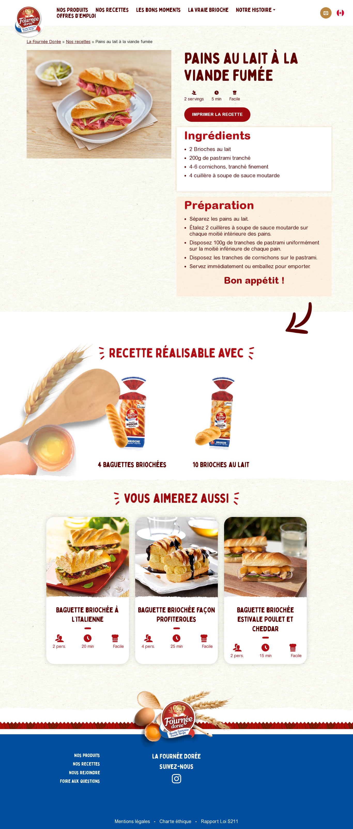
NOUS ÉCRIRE (326, 13)
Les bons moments (159, 10)
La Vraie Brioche (209, 10)
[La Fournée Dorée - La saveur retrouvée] (29, 20)
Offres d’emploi (77, 16)
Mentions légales (132, 821)
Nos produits (74, 10)
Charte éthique (175, 821)
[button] (275, 10)
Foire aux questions (80, 781)
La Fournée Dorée (44, 41)
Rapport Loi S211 (219, 821)
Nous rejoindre (84, 773)
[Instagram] (176, 778)
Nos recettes (113, 10)
